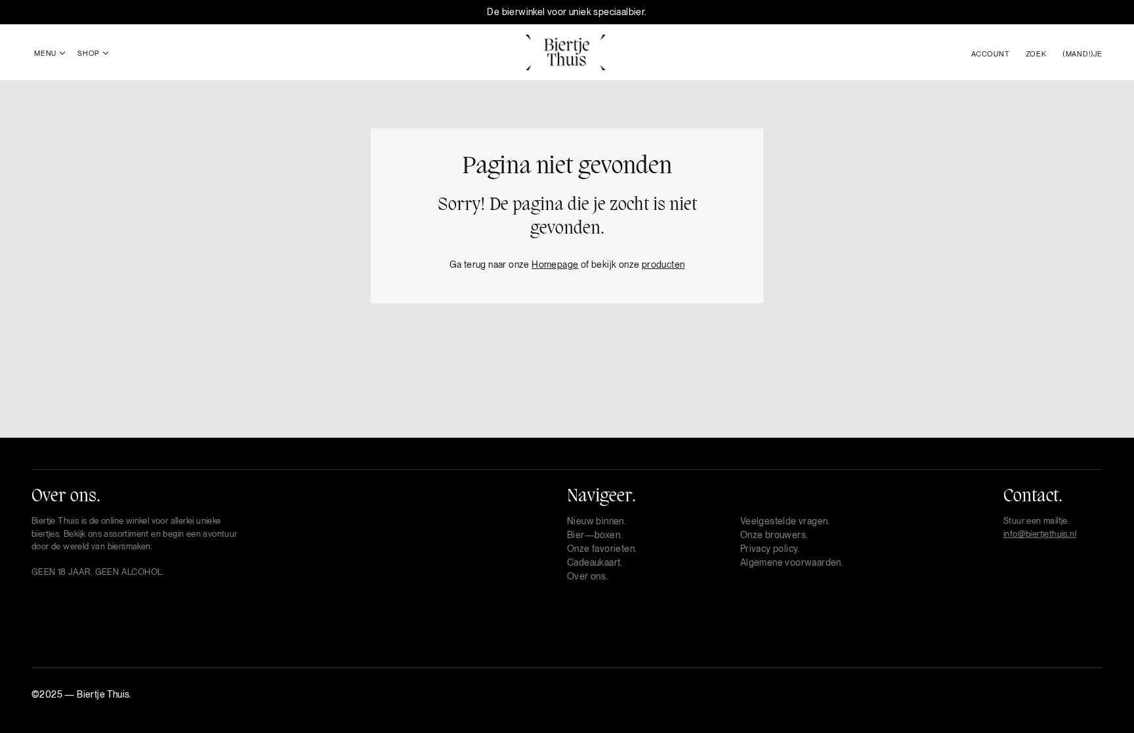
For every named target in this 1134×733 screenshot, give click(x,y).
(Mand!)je (1082, 53)
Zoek (1036, 53)
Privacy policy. (770, 548)
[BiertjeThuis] (566, 51)
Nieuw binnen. (596, 521)
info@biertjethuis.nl (1039, 534)
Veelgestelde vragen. (785, 521)
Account (990, 53)
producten (663, 264)
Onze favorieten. (602, 548)
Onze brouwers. (774, 535)
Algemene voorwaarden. (791, 562)
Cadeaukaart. (595, 562)
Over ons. (587, 576)
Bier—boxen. (594, 535)
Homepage (555, 264)
